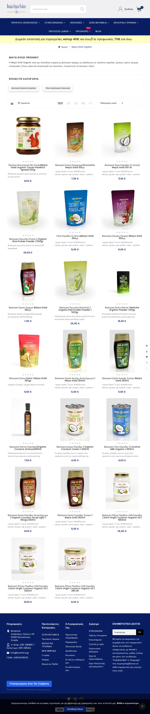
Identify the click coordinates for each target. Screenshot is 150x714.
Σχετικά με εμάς (96, 644)
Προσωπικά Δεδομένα (94, 650)
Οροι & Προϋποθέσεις (96, 658)
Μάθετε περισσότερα (128, 703)
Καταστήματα (95, 639)
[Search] (82, 9)
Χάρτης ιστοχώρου (98, 635)
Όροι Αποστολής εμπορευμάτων (97, 665)
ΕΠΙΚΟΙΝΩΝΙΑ (96, 631)
